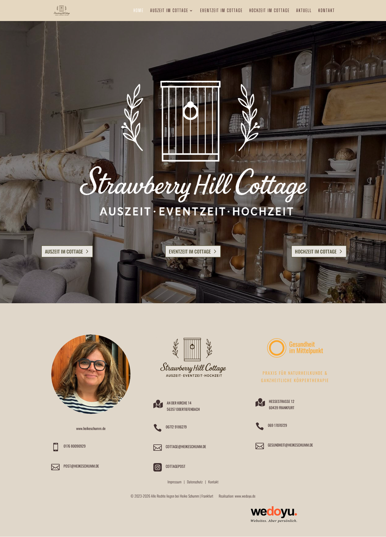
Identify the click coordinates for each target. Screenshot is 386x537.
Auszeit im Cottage (64, 251)
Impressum (174, 481)
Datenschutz (195, 481)
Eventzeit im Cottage (190, 251)
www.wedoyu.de (245, 496)
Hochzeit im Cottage (316, 251)
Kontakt (213, 481)
